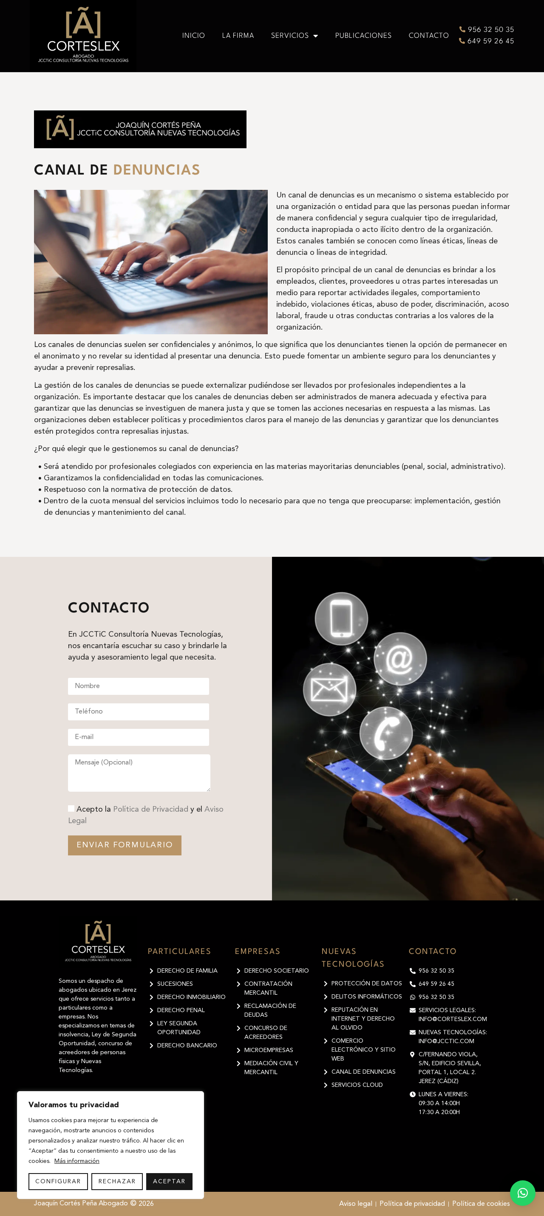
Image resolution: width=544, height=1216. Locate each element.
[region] (110, 1145)
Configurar (58, 1182)
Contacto (429, 35)
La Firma (238, 35)
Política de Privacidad (150, 809)
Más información (76, 1161)
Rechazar (117, 1182)
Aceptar (169, 1182)
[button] (523, 1193)
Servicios (290, 35)
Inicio (193, 35)
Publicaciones (363, 35)
